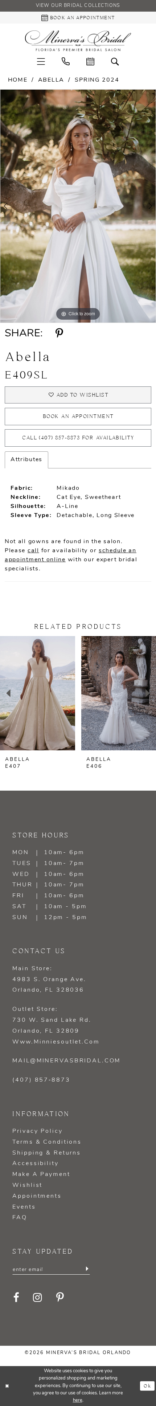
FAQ (19, 1218)
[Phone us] (65, 61)
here (77, 1400)
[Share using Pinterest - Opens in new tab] (59, 334)
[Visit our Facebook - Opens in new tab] (16, 1298)
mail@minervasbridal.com (66, 1061)
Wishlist (27, 1185)
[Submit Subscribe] (87, 1269)
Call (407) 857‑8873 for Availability (78, 438)
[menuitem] (41, 61)
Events (24, 1207)
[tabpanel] (78, 206)
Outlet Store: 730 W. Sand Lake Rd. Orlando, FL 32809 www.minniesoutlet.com (55, 1026)
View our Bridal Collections (78, 6)
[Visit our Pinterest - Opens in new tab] (60, 1298)
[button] (41, 61)
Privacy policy (37, 1131)
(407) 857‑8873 (41, 1080)
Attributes (26, 460)
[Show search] (115, 61)
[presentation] (37, 693)
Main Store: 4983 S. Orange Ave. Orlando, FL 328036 (49, 979)
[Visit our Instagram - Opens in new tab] (38, 1298)
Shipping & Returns (46, 1153)
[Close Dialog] (7, 1386)
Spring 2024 (97, 80)
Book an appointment (78, 416)
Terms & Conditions (47, 1142)
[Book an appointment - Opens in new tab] (90, 61)
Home (18, 80)
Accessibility (35, 1164)
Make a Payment (41, 1174)
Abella (51, 80)
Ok (147, 1385)
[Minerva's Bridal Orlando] (78, 40)
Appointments (36, 1196)
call (33, 551)
